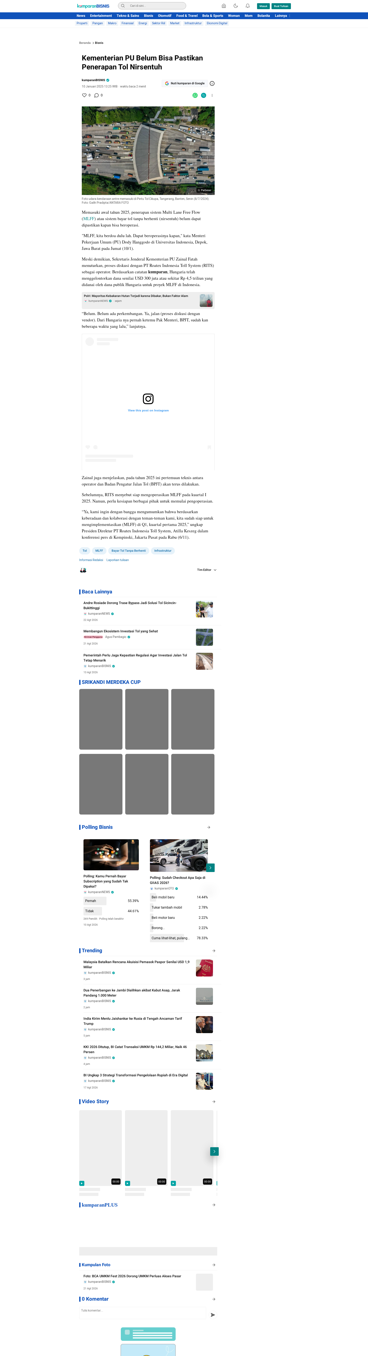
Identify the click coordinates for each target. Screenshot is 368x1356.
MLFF (88, 218)
